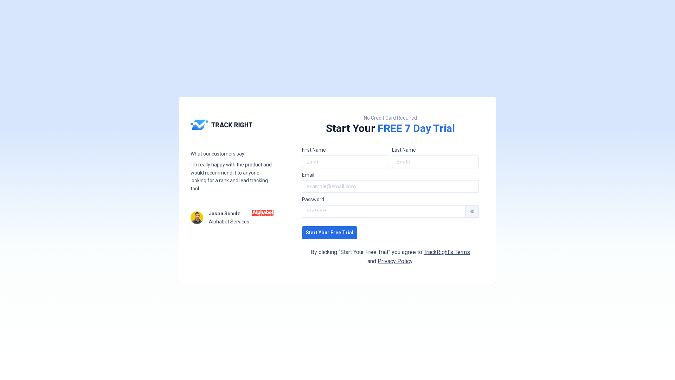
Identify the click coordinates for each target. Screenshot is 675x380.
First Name (314, 150)
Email (308, 175)
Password (313, 199)
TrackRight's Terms (447, 252)
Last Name (404, 150)
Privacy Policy (395, 261)
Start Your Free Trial (329, 232)
